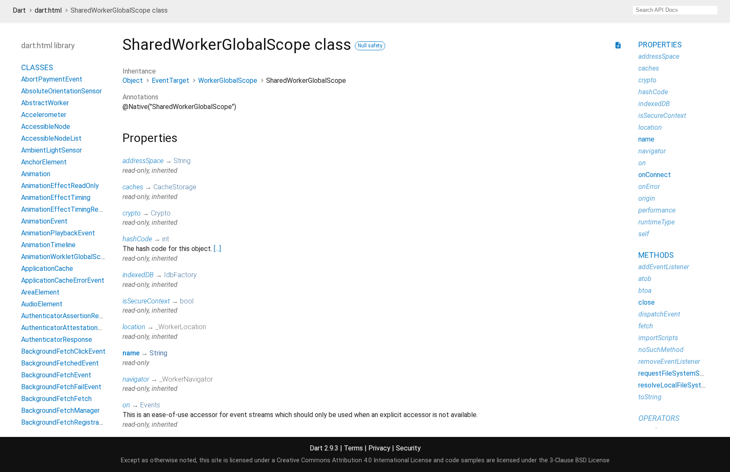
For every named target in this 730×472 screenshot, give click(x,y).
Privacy (379, 448)
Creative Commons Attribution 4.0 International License (354, 460)
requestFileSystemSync (674, 373)
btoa (644, 290)
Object (133, 80)
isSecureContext (146, 301)
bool (186, 301)
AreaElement (40, 292)
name (131, 353)
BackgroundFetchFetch (56, 399)
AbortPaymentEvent (51, 79)
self (643, 234)
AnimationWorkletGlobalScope (66, 257)
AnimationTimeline (48, 245)
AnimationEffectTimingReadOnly (70, 209)
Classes (37, 67)
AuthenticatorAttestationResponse (74, 328)
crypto (132, 213)
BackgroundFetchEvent (56, 375)
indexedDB (138, 275)
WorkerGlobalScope (227, 80)
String (182, 161)
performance (657, 210)
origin (646, 198)
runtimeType (656, 222)
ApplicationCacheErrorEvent (62, 280)
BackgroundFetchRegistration (65, 422)
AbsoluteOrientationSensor (61, 91)
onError (649, 187)
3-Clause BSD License (580, 460)
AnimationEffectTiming (55, 198)
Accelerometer (43, 115)
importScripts (658, 338)
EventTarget (170, 80)
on (126, 405)
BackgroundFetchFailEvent (61, 387)
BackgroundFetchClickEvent (63, 351)
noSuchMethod (661, 350)
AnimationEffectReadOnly (60, 186)
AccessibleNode (45, 127)
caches (133, 187)
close (646, 302)
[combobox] (675, 10)
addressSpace (143, 161)
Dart (19, 10)
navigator (136, 379)
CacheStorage (174, 187)
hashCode (137, 239)
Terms (353, 448)
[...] (217, 249)
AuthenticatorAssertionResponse (70, 316)
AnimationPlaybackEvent (58, 233)
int (165, 239)
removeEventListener (669, 361)
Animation (35, 174)
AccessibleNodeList (51, 138)
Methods (656, 255)
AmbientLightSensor (51, 150)
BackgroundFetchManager (60, 411)
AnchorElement (44, 162)
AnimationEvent (44, 221)
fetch (645, 326)
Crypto (161, 213)
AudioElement (42, 304)
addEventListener (663, 267)
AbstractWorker (45, 103)
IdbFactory (180, 275)
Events (150, 405)
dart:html (48, 10)
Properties (660, 44)
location (134, 327)
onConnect (654, 175)
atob (644, 279)
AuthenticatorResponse (56, 340)
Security (408, 448)
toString (650, 397)
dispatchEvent (659, 314)
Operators (658, 418)
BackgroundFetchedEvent (60, 363)
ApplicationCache (47, 269)
